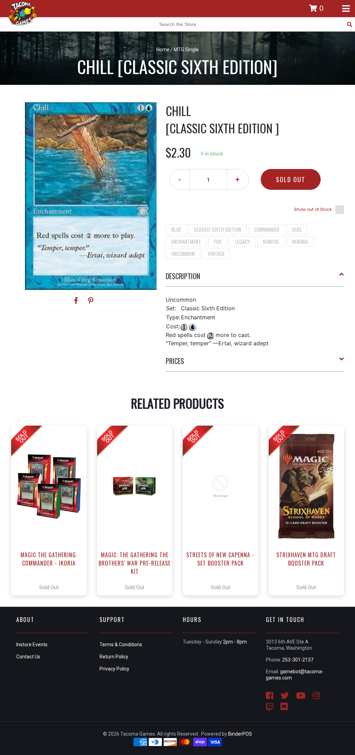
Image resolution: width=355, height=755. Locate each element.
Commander (266, 229)
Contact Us (28, 656)
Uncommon (183, 253)
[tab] (255, 279)
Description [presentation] (183, 276)
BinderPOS (240, 734)
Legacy (242, 241)
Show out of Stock (313, 209)
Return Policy (113, 656)
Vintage (216, 253)
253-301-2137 (297, 660)
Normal (300, 241)
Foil (218, 241)
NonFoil (271, 241)
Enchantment (186, 241)
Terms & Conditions (120, 644)
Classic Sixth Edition (217, 229)
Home (163, 49)
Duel (297, 229)
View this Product (52, 510)
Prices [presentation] (175, 361)
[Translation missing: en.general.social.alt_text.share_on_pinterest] (90, 300)
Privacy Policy (114, 669)
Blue (176, 229)
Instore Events (31, 644)
